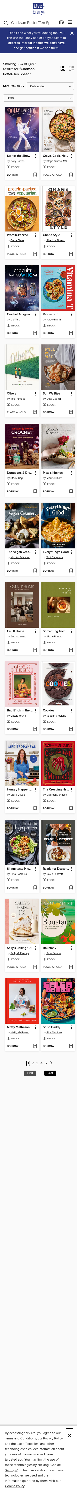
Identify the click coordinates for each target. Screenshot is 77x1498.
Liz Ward (15, 319)
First (30, 1073)
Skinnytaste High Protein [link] (20, 869)
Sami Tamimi (53, 953)
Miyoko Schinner (20, 557)
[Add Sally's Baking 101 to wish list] (35, 967)
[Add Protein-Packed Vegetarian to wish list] (35, 254)
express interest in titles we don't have (36, 43)
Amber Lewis (18, 636)
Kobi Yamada (17, 399)
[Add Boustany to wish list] (71, 967)
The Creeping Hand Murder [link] (56, 790)
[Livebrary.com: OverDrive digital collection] (38, 9)
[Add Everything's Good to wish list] (71, 571)
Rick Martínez (54, 1032)
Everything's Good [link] (56, 552)
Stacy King (16, 478)
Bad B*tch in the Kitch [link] (20, 710)
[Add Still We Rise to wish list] (71, 412)
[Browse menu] (70, 22)
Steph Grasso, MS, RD (58, 161)
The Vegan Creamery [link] (20, 552)
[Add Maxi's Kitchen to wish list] (71, 491)
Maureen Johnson (56, 794)
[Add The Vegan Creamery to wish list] (35, 571)
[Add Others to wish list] (35, 412)
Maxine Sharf (54, 478)
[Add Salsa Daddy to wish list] (71, 1046)
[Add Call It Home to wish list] (35, 650)
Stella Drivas (17, 794)
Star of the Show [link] (18, 156)
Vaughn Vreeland (56, 715)
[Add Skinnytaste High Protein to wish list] (35, 888)
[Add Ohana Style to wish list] (71, 254)
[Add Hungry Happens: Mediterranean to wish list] (35, 808)
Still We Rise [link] (51, 394)
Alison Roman (54, 636)
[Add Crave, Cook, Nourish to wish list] (71, 175)
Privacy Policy (53, 1438)
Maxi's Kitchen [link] (53, 473)
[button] (63, 70)
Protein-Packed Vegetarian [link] (20, 235)
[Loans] (62, 23)
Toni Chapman (54, 557)
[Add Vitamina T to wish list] (71, 333)
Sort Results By (13, 86)
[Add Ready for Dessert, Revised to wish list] (71, 888)
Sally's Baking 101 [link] (19, 948)
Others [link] (11, 394)
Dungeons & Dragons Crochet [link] (20, 473)
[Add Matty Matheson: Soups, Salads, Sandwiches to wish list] (35, 1046)
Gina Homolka (18, 874)
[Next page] (51, 1063)
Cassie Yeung (18, 715)
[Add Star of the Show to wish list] (35, 175)
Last (50, 1073)
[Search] (6, 22)
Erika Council (53, 399)
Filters (10, 98)
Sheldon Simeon (55, 240)
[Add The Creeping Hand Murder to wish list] (71, 808)
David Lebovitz (54, 874)
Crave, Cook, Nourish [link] (56, 156)
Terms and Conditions (20, 1438)
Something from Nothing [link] (56, 631)
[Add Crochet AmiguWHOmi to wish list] (35, 333)
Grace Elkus (17, 240)
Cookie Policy (14, 1486)
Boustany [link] (49, 948)
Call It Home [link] (15, 631)
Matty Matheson (19, 1032)
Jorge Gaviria (53, 319)
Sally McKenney (19, 953)
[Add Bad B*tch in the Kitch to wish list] (35, 729)
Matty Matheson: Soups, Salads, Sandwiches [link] (20, 1027)
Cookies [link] (48, 710)
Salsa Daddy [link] (51, 1027)
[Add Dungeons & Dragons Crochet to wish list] (35, 491)
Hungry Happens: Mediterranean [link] (20, 790)
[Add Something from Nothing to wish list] (71, 650)
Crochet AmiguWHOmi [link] (20, 314)
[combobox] (30, 23)
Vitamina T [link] (50, 314)
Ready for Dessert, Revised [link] (56, 869)
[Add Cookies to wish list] (71, 729)
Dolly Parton (17, 161)
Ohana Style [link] (51, 235)
